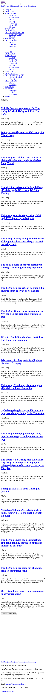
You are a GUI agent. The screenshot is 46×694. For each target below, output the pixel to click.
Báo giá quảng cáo (7, 691)
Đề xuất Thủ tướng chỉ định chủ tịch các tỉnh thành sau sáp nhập (23, 338)
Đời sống (12, 46)
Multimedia (9, 89)
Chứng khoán (14, 17)
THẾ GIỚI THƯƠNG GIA (14, 33)
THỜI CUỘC (10, 11)
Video (11, 92)
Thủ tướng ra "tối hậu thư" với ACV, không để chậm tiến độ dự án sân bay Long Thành (21, 160)
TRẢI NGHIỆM (11, 40)
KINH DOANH (10, 13)
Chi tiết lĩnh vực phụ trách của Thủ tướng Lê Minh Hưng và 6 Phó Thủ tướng (20, 111)
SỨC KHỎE (9, 39)
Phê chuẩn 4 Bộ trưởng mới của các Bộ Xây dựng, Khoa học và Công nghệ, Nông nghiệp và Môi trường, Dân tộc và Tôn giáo (22, 464)
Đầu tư (11, 19)
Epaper (7, 96)
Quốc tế (12, 37)
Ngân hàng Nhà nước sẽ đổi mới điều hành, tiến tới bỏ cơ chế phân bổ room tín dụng (21, 512)
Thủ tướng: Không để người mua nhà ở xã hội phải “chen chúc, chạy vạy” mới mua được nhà (22, 241)
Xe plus (12, 27)
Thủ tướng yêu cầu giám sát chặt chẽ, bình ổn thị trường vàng (21, 569)
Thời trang (12, 44)
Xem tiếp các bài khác (9, 613)
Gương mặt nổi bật (15, 35)
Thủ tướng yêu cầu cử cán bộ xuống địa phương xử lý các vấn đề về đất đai (22, 289)
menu (3, 2)
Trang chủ (8, 10)
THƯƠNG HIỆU (11, 31)
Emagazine (13, 94)
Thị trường (13, 23)
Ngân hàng (13, 15)
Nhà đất (12, 21)
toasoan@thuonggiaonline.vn (15, 684)
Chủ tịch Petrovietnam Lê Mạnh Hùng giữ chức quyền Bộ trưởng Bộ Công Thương (22, 190)
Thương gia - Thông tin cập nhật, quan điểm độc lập (18, 6)
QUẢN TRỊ (9, 29)
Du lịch (11, 42)
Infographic (13, 90)
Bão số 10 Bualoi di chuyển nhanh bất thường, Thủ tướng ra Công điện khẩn (21, 266)
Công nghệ (13, 25)
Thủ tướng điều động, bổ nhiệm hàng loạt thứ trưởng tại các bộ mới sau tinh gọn (22, 436)
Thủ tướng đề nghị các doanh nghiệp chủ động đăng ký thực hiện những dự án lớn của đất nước (21, 542)
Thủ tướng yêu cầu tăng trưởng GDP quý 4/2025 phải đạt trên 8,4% (21, 217)
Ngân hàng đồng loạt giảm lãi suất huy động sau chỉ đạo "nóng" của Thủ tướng (23, 412)
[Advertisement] (23, 638)
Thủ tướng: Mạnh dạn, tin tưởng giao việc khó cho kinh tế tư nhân (21, 387)
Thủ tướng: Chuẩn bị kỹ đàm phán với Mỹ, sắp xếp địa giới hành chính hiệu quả (22, 314)
